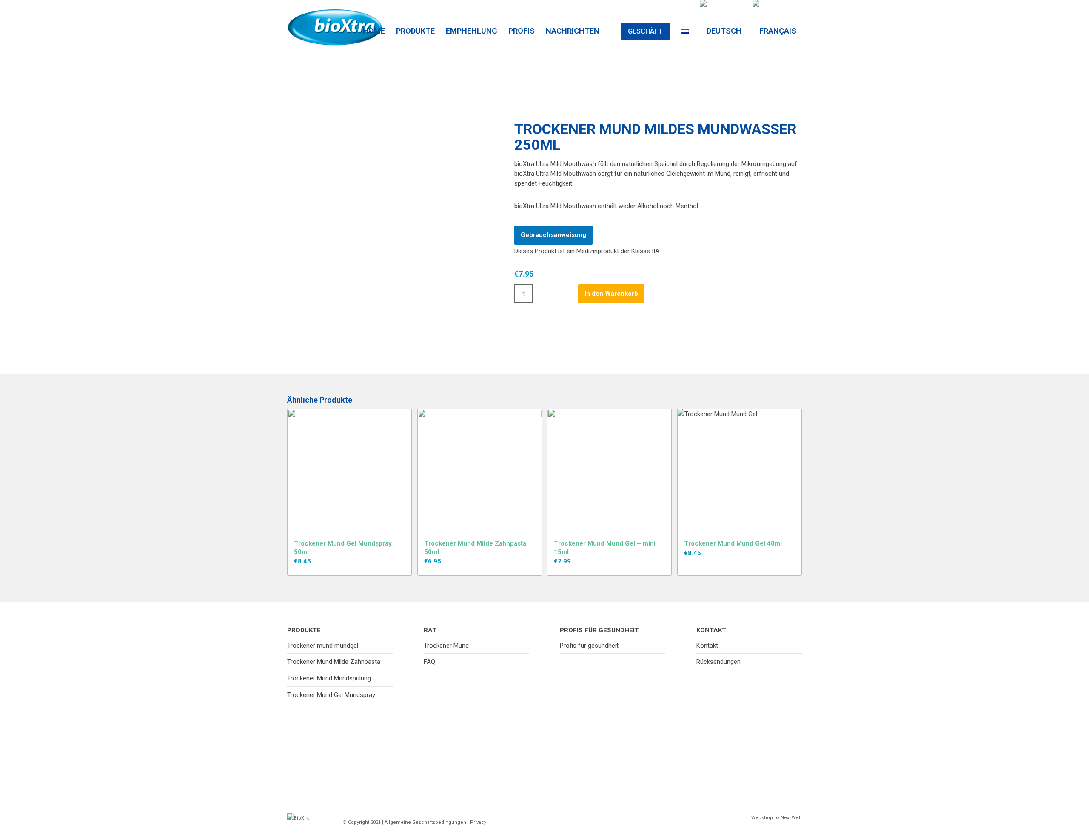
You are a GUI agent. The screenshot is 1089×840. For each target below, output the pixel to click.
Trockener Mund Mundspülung (329, 678)
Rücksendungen (718, 662)
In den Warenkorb (611, 293)
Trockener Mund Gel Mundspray (331, 695)
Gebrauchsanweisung (553, 235)
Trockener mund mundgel (322, 645)
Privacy (478, 822)
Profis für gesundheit (589, 645)
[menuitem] (374, 21)
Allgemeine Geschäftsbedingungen (425, 822)
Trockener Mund (446, 645)
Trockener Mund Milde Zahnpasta (333, 662)
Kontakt (707, 645)
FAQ (429, 662)
